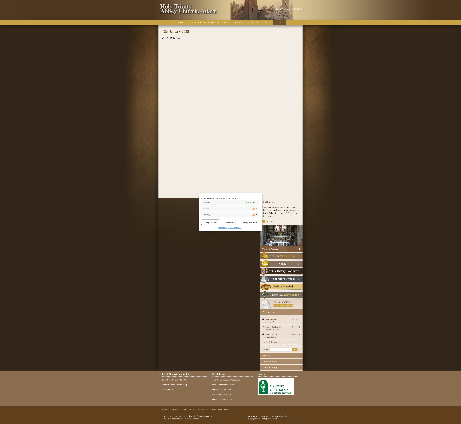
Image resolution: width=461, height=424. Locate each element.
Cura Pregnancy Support (222, 389)
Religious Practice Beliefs (222, 399)
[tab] (281, 312)
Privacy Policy (168, 416)
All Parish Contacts (270, 342)
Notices (252, 22)
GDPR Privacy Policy (235, 228)
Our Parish (193, 22)
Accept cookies (210, 222)
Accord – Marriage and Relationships (226, 380)
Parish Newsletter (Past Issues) (174, 385)
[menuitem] (180, 22)
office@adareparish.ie (204, 416)
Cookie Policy (222, 228)
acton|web (284, 416)
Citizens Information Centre (223, 385)
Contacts (266, 22)
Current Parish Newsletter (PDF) (175, 380)
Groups (239, 22)
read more (269, 221)
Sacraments (210, 22)
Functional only (230, 222)
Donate (280, 22)
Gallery (213, 409)
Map (220, 409)
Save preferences (250, 222)
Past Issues (289, 305)
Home (180, 22)
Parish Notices (167, 389)
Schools (226, 22)
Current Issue (278, 305)
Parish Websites (264, 416)
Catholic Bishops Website (222, 394)
